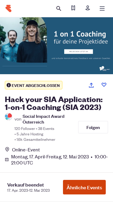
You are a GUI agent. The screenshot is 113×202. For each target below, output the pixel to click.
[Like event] (104, 85)
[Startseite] (8, 8)
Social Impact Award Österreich (43, 118)
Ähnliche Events (84, 187)
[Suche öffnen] (59, 8)
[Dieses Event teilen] (91, 85)
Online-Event (26, 150)
